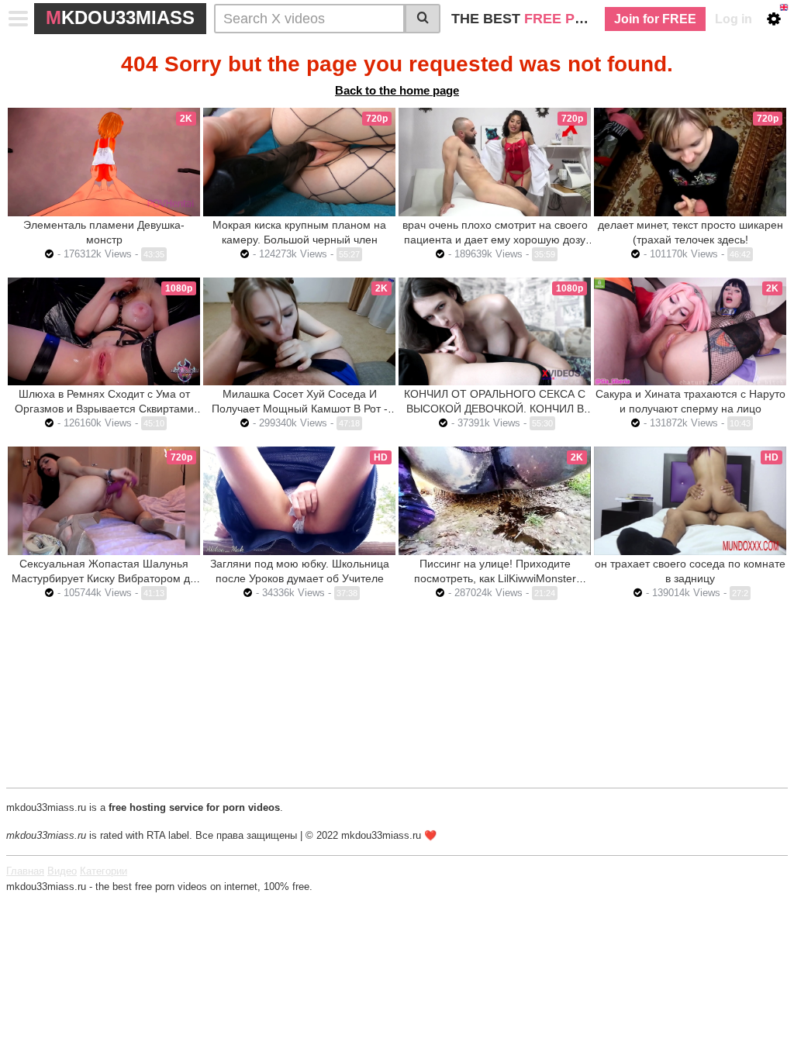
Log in (733, 19)
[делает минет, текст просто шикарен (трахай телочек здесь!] (690, 162)
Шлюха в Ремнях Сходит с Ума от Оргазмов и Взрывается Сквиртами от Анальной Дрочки (104, 408)
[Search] (422, 18)
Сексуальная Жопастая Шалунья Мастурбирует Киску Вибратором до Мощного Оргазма (104, 578)
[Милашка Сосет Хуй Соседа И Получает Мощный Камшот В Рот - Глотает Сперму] (299, 332)
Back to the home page (397, 90)
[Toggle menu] (18, 18)
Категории (103, 871)
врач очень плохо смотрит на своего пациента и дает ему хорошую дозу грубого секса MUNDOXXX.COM (495, 239)
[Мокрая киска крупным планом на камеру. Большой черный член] (299, 162)
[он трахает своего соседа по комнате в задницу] (690, 501)
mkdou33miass (120, 17)
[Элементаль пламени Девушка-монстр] (104, 162)
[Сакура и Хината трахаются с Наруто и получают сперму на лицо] (690, 332)
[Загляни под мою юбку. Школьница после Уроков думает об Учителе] (299, 501)
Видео (62, 871)
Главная (25, 871)
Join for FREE (655, 19)
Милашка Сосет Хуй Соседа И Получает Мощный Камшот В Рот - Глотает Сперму (300, 408)
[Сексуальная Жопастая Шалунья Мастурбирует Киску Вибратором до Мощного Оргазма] (104, 501)
